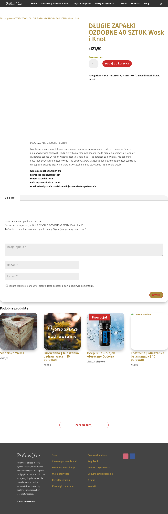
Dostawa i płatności (98, 455)
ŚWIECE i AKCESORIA (110, 75)
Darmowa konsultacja (63, 467)
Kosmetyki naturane (63, 486)
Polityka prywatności (99, 467)
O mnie (123, 3)
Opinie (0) (10, 197)
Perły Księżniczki (105, 3)
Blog (146, 3)
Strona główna (7, 18)
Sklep (34, 3)
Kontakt (135, 3)
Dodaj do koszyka (117, 63)
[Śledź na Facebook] (132, 456)
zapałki (92, 79)
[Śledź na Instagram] (125, 456)
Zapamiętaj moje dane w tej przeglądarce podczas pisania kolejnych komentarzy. (51, 286)
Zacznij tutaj (84, 425)
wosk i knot (153, 75)
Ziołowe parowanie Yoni (55, 3)
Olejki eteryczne (82, 3)
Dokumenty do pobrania (100, 474)
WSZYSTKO (21, 18)
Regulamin (93, 461)
